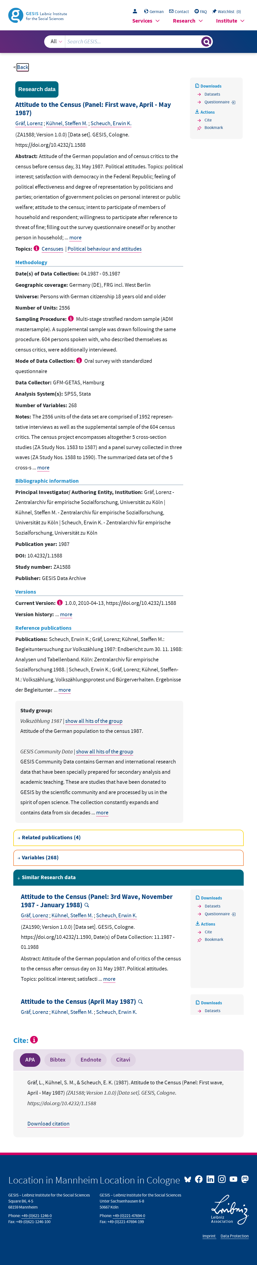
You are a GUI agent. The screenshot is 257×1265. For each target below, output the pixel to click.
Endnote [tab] (91, 1060)
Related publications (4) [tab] (51, 837)
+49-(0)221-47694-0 (129, 1216)
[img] (37, 248)
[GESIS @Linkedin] (211, 1179)
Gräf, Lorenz (29, 123)
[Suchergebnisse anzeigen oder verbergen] (206, 41)
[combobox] (128, 41)
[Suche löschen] (197, 42)
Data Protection (235, 1236)
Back (22, 67)
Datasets (212, 94)
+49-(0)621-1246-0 (36, 1216)
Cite (208, 120)
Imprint (209, 1236)
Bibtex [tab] (58, 1060)
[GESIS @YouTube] (234, 1179)
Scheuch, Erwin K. (111, 123)
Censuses (52, 249)
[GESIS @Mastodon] (244, 1179)
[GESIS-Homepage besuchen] (38, 15)
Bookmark (214, 127)
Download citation (48, 1124)
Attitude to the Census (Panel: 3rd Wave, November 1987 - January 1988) (97, 901)
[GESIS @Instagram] (222, 1179)
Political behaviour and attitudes (105, 249)
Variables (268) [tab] (40, 858)
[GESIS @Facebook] (199, 1179)
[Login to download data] (136, 12)
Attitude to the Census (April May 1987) (78, 1002)
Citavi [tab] (123, 1060)
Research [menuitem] (184, 21)
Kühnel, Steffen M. (66, 123)
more (75, 237)
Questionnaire (217, 102)
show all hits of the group (93, 721)
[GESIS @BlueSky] (189, 1179)
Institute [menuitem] (226, 21)
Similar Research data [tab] (49, 877)
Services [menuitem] (142, 21)
